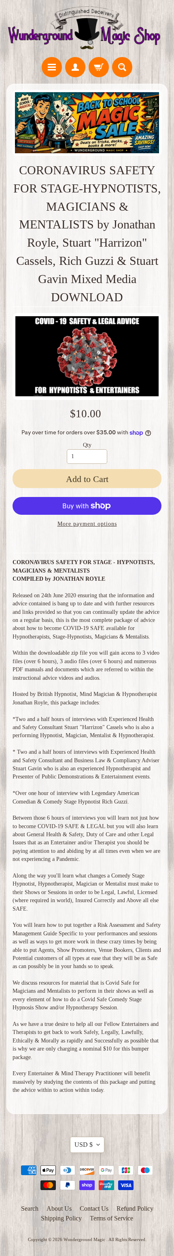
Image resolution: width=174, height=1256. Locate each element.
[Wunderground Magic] (87, 29)
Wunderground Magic (85, 1239)
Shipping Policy (61, 1218)
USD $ (83, 1144)
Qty (87, 445)
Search (29, 1208)
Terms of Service (111, 1218)
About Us (59, 1208)
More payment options (87, 524)
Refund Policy (135, 1208)
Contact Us (94, 1208)
